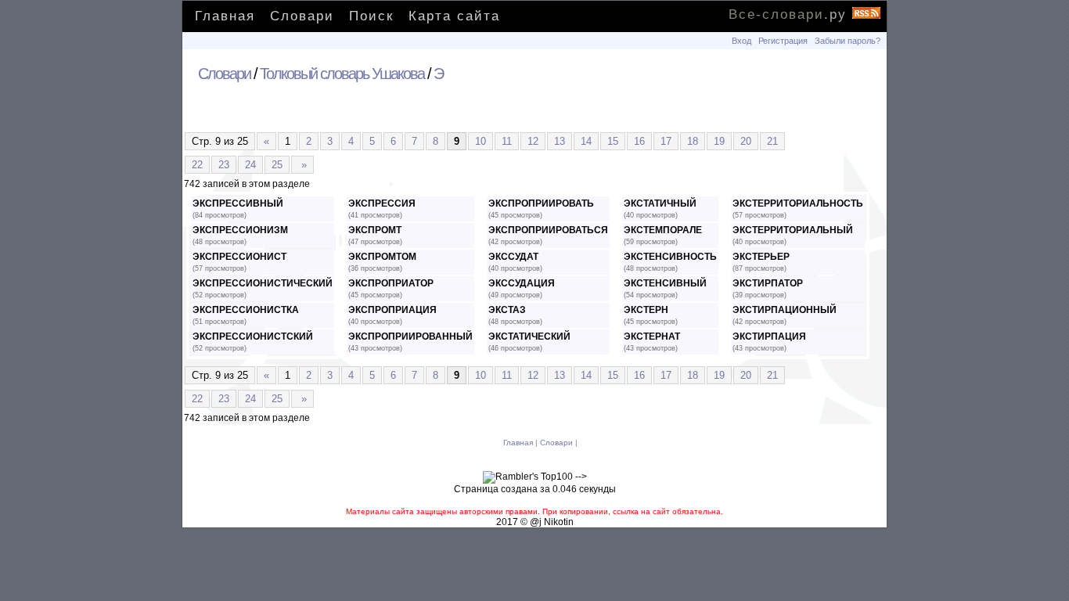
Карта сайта (454, 16)
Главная (225, 16)
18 (692, 141)
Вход (741, 40)
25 (277, 165)
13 (559, 141)
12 (532, 141)
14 (586, 141)
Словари (302, 16)
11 (507, 141)
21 (772, 141)
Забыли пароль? (847, 40)
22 (197, 165)
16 (639, 141)
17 (665, 141)
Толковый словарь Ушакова (342, 73)
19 (719, 141)
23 (223, 165)
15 (612, 141)
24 (250, 165)
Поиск (371, 16)
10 (480, 141)
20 (745, 141)
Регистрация (783, 40)
